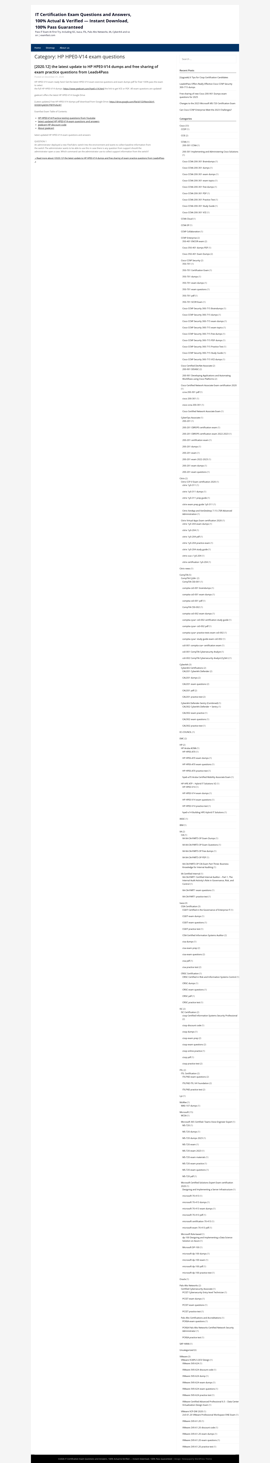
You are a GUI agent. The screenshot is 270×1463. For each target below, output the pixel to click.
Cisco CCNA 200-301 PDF (194, 193)
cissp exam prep (190, 1038)
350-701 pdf (188, 295)
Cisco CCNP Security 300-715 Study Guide (202, 352)
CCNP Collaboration (190, 231)
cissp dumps (188, 1031)
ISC (181, 1008)
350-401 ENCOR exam (193, 241)
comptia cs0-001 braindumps (196, 588)
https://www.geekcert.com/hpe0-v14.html (83, 88)
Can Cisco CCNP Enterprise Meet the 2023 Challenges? (206, 109)
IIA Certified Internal (190, 873)
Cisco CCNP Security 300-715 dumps (200, 314)
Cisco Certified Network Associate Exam (201, 411)
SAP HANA (184, 1343)
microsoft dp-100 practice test (197, 1272)
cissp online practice (192, 1050)
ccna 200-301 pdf (190, 392)
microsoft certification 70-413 (196, 1221)
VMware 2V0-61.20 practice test (197, 1446)
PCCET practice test (191, 1311)
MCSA (183, 1115)
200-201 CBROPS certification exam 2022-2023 (205, 433)
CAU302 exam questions (194, 719)
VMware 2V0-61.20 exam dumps (198, 1433)
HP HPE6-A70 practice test (195, 770)
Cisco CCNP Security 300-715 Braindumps (202, 308)
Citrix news (185, 568)
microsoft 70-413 (190, 1195)
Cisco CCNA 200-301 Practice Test (198, 199)
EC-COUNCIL (186, 732)
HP (181, 744)
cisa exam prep (189, 948)
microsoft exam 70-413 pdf (195, 1227)
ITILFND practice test (192, 1089)
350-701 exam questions (194, 289)
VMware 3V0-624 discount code (197, 1369)
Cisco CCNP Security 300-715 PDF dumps (202, 340)
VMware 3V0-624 (190, 1363)
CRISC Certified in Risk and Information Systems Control (209, 977)
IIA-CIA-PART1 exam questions (196, 890)
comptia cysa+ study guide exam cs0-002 (202, 639)
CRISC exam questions (193, 989)
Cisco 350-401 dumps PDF (195, 247)
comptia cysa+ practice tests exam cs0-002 (203, 632)
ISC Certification (188, 1012)
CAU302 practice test (192, 725)
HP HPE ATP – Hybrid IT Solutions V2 (198, 783)
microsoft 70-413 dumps (194, 1202)
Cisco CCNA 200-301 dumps (196, 167)
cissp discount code (191, 1025)
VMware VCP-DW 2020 (192, 1411)
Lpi (181, 1096)
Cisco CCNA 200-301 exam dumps (198, 174)
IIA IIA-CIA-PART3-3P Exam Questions (200, 844)
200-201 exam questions (194, 471)
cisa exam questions (192, 954)
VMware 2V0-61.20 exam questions (199, 1440)
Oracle (183, 1279)
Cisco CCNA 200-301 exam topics (198, 180)
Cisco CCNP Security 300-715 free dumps (202, 333)
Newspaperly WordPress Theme (197, 1459)
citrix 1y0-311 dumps (192, 491)
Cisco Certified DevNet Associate (196, 365)
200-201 (186, 421)
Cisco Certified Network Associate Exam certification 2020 (209, 385)
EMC (182, 738)
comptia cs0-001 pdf (192, 600)
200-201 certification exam (195, 440)
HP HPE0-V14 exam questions (196, 799)
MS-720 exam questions (194, 1169)
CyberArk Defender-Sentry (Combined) (199, 703)
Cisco (182, 125)
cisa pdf (186, 960)
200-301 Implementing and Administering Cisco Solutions (210, 151)
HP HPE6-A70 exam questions (196, 764)
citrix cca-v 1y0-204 (191, 555)
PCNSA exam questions (193, 1321)
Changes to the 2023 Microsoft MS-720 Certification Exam (207, 103)
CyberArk (184, 664)
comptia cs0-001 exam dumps (197, 594)
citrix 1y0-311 (189, 485)
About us (64, 47)
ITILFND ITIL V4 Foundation (195, 1083)
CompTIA (184, 574)
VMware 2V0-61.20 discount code (198, 1427)
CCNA (183, 141)
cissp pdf (186, 1057)
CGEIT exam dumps (191, 916)
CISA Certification (189, 906)
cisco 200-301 (189, 398)
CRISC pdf (187, 996)
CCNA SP (185, 225)
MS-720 (186, 1125)
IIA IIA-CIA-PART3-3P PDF (194, 857)
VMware (183, 1356)
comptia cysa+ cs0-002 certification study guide (205, 619)
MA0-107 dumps (189, 1105)
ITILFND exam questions (194, 1076)
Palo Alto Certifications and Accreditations (201, 1317)
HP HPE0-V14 (188, 786)
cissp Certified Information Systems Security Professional (209, 1015)
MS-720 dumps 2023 (192, 1138)
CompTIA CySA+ (188, 578)
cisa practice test (190, 967)
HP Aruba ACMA (188, 748)
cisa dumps (187, 941)
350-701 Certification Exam (195, 270)
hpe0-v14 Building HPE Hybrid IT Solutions (203, 812)
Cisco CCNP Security (190, 260)
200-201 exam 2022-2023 (195, 459)
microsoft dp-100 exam (193, 1259)
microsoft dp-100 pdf (192, 1266)
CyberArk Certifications (192, 667)
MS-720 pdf (188, 1176)
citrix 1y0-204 (189, 530)
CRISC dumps (188, 983)
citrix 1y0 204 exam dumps (195, 523)
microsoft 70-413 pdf (192, 1214)
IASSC (182, 818)
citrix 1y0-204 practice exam (196, 543)
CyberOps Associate (190, 417)
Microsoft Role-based (191, 1234)
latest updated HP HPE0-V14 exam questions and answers (68, 121)
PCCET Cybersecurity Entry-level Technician (203, 1292)
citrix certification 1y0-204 (195, 562)
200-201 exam (189, 452)
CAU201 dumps (190, 677)
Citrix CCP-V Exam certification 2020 (198, 481)
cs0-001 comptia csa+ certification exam (201, 645)
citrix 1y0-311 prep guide (194, 497)
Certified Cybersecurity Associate (196, 1288)
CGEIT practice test (191, 929)
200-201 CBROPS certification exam (199, 427)
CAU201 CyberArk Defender (195, 671)
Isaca (182, 903)
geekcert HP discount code (52, 124)
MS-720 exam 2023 (191, 1150)
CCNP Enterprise (189, 237)
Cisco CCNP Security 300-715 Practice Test (202, 346)
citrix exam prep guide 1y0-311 (197, 504)
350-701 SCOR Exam (192, 302)
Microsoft (184, 1112)
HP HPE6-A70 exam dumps (195, 758)
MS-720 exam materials (193, 1157)
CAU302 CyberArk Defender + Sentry (200, 706)
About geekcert (46, 128)
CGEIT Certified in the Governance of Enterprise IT (206, 909)
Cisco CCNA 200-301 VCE (194, 212)
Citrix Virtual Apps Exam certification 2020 (201, 520)
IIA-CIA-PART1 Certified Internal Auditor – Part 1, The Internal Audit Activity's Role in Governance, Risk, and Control (208, 880)
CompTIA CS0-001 (191, 581)
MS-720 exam (189, 1144)
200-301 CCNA (189, 145)
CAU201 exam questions (194, 684)
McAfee (183, 1102)
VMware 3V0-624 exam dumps (197, 1382)
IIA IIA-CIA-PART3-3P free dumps (197, 851)
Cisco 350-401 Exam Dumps (196, 254)
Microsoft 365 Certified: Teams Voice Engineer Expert (206, 1121)
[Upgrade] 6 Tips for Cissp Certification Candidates (204, 77)
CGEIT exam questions (193, 922)
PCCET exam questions (193, 1305)
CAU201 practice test (192, 696)
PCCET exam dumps (192, 1298)
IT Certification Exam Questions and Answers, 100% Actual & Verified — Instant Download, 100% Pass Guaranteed (83, 21)
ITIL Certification (189, 1073)
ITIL (181, 1070)
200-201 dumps (190, 446)
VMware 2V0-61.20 (191, 1421)
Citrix (182, 478)
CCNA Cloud (187, 218)
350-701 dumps (190, 276)
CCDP (183, 129)
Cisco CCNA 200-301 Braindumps (198, 161)
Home (37, 47)
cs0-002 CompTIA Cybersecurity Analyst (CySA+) (205, 658)
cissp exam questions (192, 1044)
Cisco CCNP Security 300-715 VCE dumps (202, 359)
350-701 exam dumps (193, 282)
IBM (181, 825)
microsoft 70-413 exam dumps (197, 1208)
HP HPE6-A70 (188, 751)
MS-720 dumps (189, 1131)
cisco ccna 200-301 (191, 404)
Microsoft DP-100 (190, 1247)
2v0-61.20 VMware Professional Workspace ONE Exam (208, 1414)
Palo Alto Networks (189, 1285)
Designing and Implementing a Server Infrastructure (207, 1189)
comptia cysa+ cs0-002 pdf (195, 626)
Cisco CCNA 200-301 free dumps (198, 186)
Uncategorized (187, 1350)
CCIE (183, 135)
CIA (182, 834)
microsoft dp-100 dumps (194, 1253)
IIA (181, 831)
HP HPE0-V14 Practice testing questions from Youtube (66, 118)
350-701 (186, 263)
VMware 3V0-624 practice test (196, 1395)
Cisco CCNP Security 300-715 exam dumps (203, 321)
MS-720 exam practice (193, 1163)
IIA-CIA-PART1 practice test (195, 896)
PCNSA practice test (191, 1337)
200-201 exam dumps (193, 465)
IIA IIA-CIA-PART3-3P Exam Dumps (198, 838)
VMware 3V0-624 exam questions (198, 1388)
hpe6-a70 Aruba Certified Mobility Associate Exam (206, 777)
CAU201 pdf (188, 690)
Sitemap (50, 47)
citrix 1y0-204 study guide (195, 549)
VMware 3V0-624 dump (193, 1376)
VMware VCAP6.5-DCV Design (195, 1359)
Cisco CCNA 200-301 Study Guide (198, 206)
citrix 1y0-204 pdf (191, 536)
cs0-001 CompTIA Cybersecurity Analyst (201, 651)
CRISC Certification (190, 973)
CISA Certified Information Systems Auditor (203, 935)
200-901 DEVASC (190, 369)
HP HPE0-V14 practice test (195, 806)
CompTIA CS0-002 (191, 607)
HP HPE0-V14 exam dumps (195, 793)
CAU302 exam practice (193, 712)
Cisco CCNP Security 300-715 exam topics (202, 327)
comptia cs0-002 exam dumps (197, 613)
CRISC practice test (191, 1002)
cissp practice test (190, 1063)
